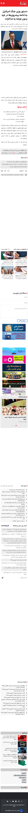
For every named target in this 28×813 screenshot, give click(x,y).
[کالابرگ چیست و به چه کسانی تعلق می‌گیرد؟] (22, 744)
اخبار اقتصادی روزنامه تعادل (20, 775)
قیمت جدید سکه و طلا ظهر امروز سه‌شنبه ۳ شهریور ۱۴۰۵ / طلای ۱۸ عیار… (13, 700)
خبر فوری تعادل (22, 777)
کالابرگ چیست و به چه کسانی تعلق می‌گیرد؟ (10, 743)
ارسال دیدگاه (22, 321)
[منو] (4, 3)
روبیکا (14, 153)
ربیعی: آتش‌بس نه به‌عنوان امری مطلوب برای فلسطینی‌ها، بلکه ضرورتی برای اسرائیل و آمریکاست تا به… (14, 114)
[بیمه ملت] (14, 336)
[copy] (26, 175)
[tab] (14, 425)
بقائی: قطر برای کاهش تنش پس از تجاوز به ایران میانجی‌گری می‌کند (13, 510)
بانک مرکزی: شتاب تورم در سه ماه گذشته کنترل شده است (13, 518)
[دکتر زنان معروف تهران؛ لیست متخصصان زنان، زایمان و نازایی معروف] (22, 738)
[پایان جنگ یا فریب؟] (14, 407)
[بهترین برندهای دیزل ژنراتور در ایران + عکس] (22, 763)
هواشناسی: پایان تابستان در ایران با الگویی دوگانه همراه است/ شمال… (13, 686)
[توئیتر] (9, 801)
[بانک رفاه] (14, 392)
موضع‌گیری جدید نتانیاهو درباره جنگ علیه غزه (16, 161)
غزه (26, 171)
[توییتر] (8, 171)
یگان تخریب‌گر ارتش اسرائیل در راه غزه (18, 166)
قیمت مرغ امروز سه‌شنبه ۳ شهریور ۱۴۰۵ (15, 695)
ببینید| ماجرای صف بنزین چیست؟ (17, 490)
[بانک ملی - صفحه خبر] (14, 328)
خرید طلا (24, 782)
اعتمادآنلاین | (23, 54)
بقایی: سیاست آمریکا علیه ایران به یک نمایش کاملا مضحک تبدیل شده (13, 496)
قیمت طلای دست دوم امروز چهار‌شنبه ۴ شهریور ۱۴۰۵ (14, 706)
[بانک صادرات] (14, 351)
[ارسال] (17, 52)
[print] (15, 52)
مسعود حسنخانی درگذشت (18, 521)
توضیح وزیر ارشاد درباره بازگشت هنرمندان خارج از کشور (13, 492)
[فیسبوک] (5, 171)
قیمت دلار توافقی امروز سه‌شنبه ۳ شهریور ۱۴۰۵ (14, 703)
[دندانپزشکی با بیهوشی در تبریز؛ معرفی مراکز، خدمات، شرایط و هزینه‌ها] (22, 757)
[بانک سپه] (14, 367)
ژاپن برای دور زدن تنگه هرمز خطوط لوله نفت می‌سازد (14, 503)
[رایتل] (14, 359)
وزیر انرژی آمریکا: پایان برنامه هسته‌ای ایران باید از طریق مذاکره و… (13, 499)
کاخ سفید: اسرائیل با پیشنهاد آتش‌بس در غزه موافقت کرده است (13, 120)
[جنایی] (14, 384)
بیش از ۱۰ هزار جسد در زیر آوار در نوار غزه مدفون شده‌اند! (14, 164)
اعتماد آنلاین (6, 805)
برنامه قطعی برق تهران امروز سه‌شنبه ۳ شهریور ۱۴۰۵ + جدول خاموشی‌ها (13, 713)
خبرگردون (24, 773)
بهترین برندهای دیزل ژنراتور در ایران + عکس (10, 761)
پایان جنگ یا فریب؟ (21, 417)
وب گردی (24, 733)
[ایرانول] (14, 375)
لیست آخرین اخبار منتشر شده (7, 486)
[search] (1, 3)
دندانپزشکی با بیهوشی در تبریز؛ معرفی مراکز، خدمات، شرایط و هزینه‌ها (10, 756)
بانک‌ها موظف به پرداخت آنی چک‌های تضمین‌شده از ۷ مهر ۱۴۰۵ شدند (13, 514)
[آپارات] (7, 801)
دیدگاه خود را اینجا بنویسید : (20, 308)
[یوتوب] (12, 801)
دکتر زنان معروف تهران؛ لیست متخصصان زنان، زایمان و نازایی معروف (9, 737)
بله (9, 153)
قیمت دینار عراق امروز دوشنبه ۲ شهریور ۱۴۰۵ (14, 697)
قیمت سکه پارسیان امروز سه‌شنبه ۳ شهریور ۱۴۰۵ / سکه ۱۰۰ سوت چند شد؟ (13, 690)
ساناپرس (24, 780)
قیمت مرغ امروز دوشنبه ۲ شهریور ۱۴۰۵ (16, 693)
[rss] (20, 801)
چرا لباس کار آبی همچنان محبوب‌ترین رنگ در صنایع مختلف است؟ (11, 750)
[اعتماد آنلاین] (23, 3)
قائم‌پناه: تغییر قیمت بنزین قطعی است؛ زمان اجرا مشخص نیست (13, 507)
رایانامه (25, 303)
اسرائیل (21, 171)
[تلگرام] (2, 171)
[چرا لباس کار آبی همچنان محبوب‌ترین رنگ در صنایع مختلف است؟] (22, 750)
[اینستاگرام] (18, 801)
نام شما (25, 297)
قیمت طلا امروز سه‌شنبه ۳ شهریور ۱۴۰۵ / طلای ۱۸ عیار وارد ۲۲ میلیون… (13, 709)
